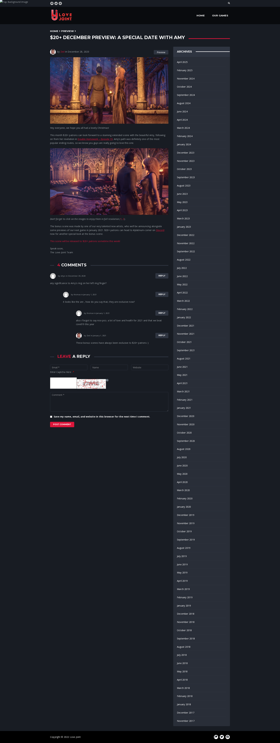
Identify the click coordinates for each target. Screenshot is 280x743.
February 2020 (184, 498)
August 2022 (183, 259)
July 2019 (182, 556)
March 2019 (183, 589)
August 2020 (183, 449)
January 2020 (184, 506)
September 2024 (186, 94)
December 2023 (185, 152)
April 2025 (182, 62)
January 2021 (184, 407)
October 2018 (184, 630)
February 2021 (184, 399)
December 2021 (185, 325)
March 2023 (183, 218)
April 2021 (182, 383)
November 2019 (185, 523)
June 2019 (182, 564)
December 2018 (185, 613)
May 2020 (182, 473)
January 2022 (184, 317)
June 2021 (182, 366)
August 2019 (183, 547)
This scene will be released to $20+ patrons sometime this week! (85, 241)
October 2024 (184, 86)
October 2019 (184, 531)
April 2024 (182, 119)
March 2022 (183, 300)
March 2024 (183, 127)
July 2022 (182, 267)
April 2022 (182, 292)
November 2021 (185, 333)
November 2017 (185, 720)
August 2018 (183, 646)
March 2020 (183, 490)
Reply (161, 275)
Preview (67, 31)
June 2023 (182, 193)
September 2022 (186, 251)
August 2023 (183, 185)
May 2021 (182, 374)
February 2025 (184, 70)
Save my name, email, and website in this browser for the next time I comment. (102, 416)
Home (201, 15)
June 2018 (182, 663)
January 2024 (184, 144)
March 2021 (183, 391)
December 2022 (185, 235)
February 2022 (184, 309)
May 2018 (182, 671)
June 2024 (182, 111)
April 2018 (182, 679)
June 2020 (182, 465)
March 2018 (183, 688)
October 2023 (184, 169)
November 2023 (185, 160)
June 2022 (182, 276)
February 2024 (184, 136)
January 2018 (184, 704)
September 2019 (186, 539)
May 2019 (182, 572)
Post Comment (62, 424)
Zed (62, 51)
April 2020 (182, 482)
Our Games (220, 15)
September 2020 (186, 440)
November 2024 (185, 78)
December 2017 (185, 712)
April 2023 (182, 210)
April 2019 (182, 580)
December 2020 (185, 416)
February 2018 (184, 696)
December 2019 (185, 515)
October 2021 (184, 342)
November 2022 (185, 243)
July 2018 (182, 654)
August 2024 (183, 103)
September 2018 (186, 638)
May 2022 (182, 284)
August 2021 (183, 358)
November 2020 (185, 424)
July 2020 (182, 457)
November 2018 (185, 622)
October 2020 (184, 432)
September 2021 (186, 350)
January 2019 (184, 605)
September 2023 (186, 177)
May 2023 (182, 202)
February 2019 (184, 597)
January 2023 (184, 226)
